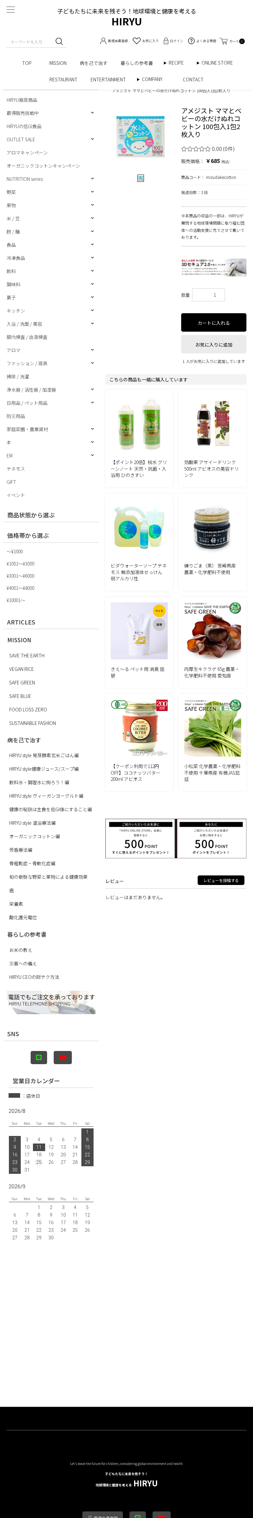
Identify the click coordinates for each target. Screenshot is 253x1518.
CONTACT (193, 79)
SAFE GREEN (22, 682)
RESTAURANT (63, 79)
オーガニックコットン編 (34, 836)
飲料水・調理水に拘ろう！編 (39, 782)
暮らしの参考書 (139, 63)
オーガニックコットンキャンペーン (43, 165)
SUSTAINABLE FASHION (32, 723)
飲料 (11, 271)
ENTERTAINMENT (110, 79)
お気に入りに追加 (213, 344)
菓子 (11, 297)
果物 (11, 205)
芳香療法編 (20, 849)
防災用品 (16, 416)
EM (10, 455)
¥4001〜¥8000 (20, 588)
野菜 (11, 192)
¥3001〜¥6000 (20, 575)
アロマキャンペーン (27, 152)
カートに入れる (214, 322)
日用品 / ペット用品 (27, 403)
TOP (29, 63)
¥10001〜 (16, 600)
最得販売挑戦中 (23, 113)
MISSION (58, 63)
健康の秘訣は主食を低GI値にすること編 (50, 809)
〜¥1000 (15, 551)
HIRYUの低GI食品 (24, 126)
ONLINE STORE (220, 63)
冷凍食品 (16, 258)
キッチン (16, 310)
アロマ (13, 350)
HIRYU (127, 1480)
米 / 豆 (13, 218)
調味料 (13, 284)
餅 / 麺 (13, 231)
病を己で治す (93, 63)
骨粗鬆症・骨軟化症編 (32, 863)
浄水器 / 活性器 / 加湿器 (31, 389)
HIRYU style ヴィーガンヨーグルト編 (46, 795)
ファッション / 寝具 (27, 363)
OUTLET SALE (21, 139)
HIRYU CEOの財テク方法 (34, 977)
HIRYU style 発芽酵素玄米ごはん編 (44, 755)
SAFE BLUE (20, 696)
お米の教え (20, 950)
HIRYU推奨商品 (22, 100)
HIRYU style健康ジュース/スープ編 (44, 768)
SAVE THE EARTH (26, 655)
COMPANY (159, 79)
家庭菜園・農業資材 (27, 429)
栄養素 (16, 903)
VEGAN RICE (21, 669)
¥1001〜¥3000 (20, 563)
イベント (16, 495)
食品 (11, 244)
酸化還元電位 (23, 917)
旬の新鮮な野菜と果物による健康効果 (48, 876)
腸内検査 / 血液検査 (27, 337)
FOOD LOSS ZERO (28, 709)
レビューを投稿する (221, 880)
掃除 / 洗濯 (18, 376)
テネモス (16, 468)
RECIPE (178, 63)
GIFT (11, 482)
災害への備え (23, 963)
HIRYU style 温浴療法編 (32, 822)
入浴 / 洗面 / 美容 (24, 323)
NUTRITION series (25, 179)
